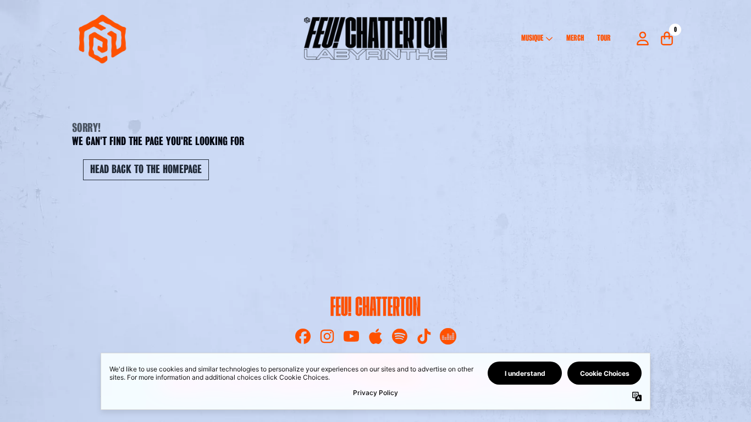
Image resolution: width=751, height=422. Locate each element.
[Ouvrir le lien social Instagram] (327, 336)
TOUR (604, 38)
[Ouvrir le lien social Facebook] (303, 336)
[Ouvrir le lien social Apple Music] (375, 336)
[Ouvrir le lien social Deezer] (448, 336)
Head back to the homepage (146, 169)
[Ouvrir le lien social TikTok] (424, 336)
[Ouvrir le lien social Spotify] (400, 336)
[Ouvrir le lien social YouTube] (351, 336)
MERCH (575, 38)
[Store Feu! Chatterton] (375, 38)
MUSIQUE (532, 38)
